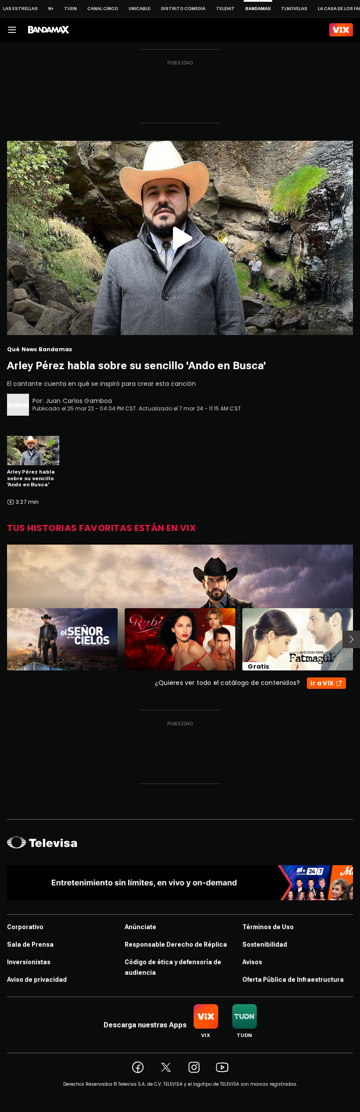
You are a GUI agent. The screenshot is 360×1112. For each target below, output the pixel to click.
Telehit (225, 8)
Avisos (252, 962)
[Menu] (11, 29)
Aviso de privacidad (37, 979)
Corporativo (25, 926)
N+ (51, 8)
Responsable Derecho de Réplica (176, 944)
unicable (140, 8)
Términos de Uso (268, 926)
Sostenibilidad (264, 944)
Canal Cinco (102, 8)
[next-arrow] (351, 639)
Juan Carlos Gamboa (79, 401)
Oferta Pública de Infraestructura (293, 979)
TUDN (70, 8)
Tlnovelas (294, 8)
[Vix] (341, 29)
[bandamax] (48, 30)
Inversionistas (28, 962)
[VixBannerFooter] (180, 882)
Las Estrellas (20, 8)
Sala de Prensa (30, 944)
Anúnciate (140, 926)
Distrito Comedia (183, 8)
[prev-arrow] (1, 639)
